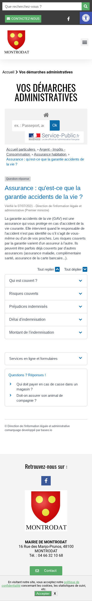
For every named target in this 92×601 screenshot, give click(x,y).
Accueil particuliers (21, 149)
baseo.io (46, 430)
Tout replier (46, 269)
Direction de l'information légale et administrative (39, 426)
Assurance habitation (50, 154)
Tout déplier (73, 269)
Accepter (43, 593)
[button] (86, 18)
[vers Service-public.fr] (54, 137)
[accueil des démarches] (46, 114)
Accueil (8, 72)
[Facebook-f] (46, 480)
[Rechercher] (86, 6)
